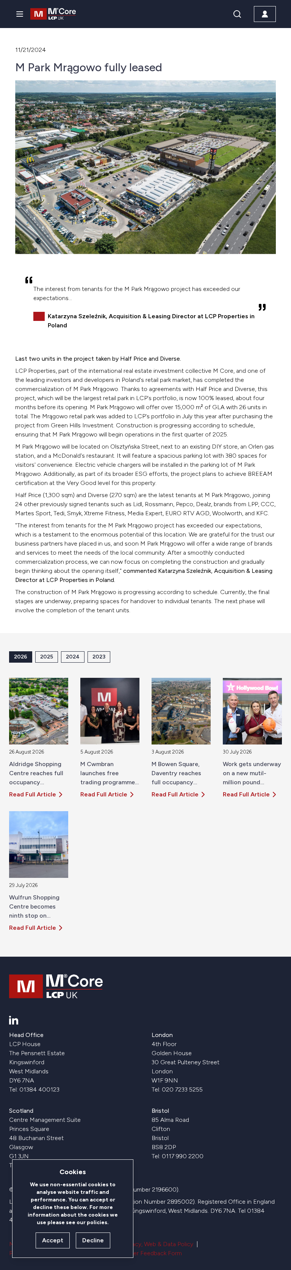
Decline (93, 1240)
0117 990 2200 (182, 1156)
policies (97, 1222)
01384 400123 (39, 1089)
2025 (46, 657)
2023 (98, 657)
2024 (73, 657)
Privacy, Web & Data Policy (157, 1244)
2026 (20, 657)
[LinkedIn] (13, 1019)
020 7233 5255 (182, 1089)
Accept (52, 1240)
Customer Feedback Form (146, 1253)
